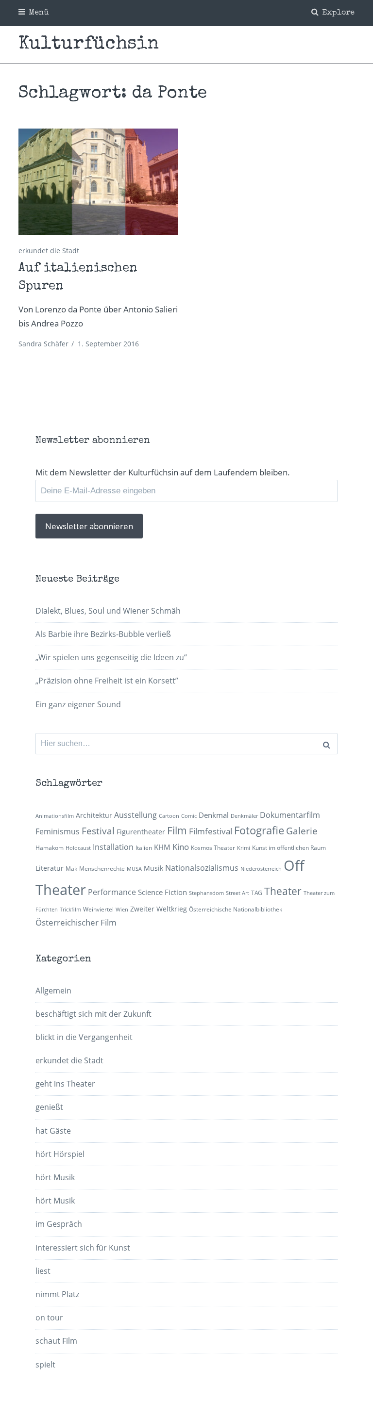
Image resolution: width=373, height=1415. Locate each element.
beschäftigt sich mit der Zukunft (93, 1013)
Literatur (49, 868)
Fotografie (259, 830)
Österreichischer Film (76, 922)
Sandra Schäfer (43, 343)
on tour (49, 1317)
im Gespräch (58, 1224)
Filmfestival (210, 831)
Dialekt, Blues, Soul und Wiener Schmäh (108, 610)
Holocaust (78, 848)
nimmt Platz (57, 1294)
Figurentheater (141, 831)
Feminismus (57, 831)
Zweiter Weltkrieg (158, 908)
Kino (180, 846)
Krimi (243, 848)
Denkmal (214, 815)
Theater (283, 891)
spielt (45, 1364)
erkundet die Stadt (48, 250)
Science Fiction (162, 892)
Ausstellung (135, 815)
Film (177, 830)
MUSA (134, 868)
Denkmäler (244, 816)
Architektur (94, 815)
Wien (122, 909)
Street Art (237, 893)
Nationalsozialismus (201, 867)
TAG (256, 893)
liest (43, 1271)
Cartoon (169, 816)
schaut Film (56, 1340)
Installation (113, 847)
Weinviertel (98, 909)
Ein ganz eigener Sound (78, 704)
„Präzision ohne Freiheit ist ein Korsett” (106, 680)
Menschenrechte (102, 868)
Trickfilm (70, 909)
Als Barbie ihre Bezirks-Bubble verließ (103, 634)
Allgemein (53, 990)
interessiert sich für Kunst (82, 1247)
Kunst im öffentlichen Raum (289, 848)
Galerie (302, 831)
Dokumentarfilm (290, 815)
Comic (189, 816)
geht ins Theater (65, 1083)
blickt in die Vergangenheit (84, 1037)
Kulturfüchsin (88, 44)
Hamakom (49, 848)
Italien (144, 848)
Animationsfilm (54, 816)
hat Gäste (53, 1130)
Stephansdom (206, 893)
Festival (98, 831)
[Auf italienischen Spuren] (98, 182)
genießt (49, 1107)
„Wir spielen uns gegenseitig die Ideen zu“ (111, 657)
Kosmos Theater (213, 848)
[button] (98, 182)
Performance (112, 892)
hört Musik (55, 1177)
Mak (71, 868)
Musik (153, 868)
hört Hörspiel (60, 1154)
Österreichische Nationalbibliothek (235, 909)
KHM (162, 847)
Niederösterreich (261, 868)
